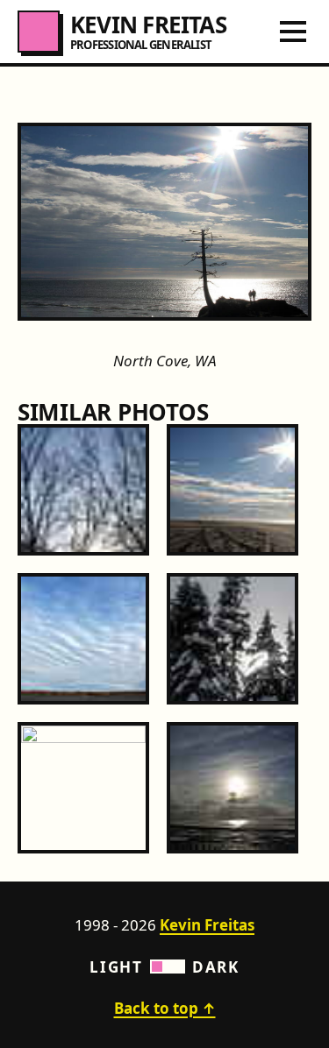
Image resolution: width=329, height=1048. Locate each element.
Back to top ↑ (165, 1008)
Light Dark (164, 967)
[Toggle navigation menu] (293, 31)
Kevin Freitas (207, 925)
